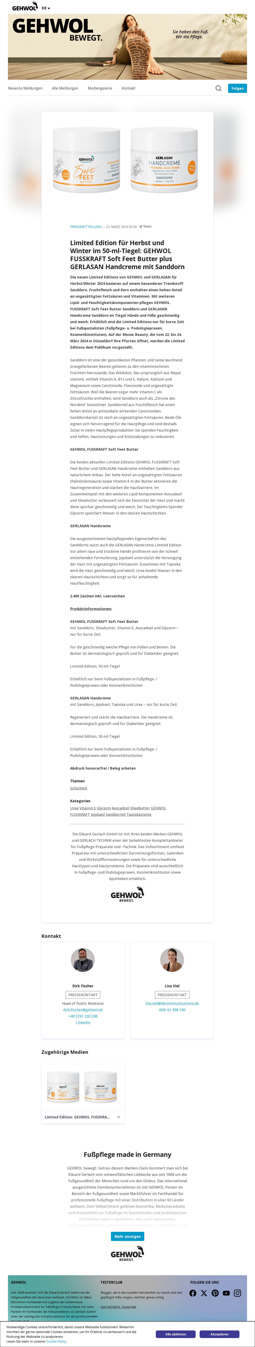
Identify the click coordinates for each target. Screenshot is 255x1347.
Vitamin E (87, 808)
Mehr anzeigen (127, 1236)
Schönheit (78, 788)
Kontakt (128, 88)
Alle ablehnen (175, 1334)
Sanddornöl (116, 814)
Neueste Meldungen (25, 88)
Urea (74, 808)
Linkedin (83, 1022)
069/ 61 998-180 (172, 1009)
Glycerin (104, 808)
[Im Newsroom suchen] (218, 88)
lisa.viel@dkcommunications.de (172, 1003)
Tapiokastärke (139, 814)
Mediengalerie (100, 88)
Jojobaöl (98, 814)
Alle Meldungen (65, 88)
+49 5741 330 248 (83, 1016)
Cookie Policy (56, 1341)
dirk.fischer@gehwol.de (83, 1009)
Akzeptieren (219, 1334)
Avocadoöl (120, 808)
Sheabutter (140, 808)
